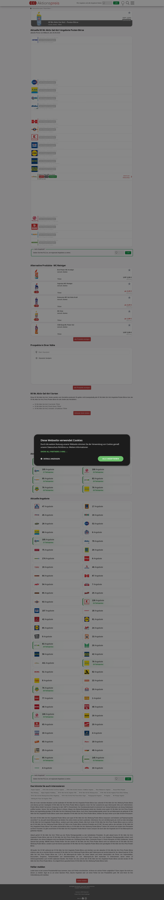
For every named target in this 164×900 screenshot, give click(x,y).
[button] (82, 451)
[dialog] (82, 450)
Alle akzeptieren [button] (110, 459)
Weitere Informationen (78, 447)
